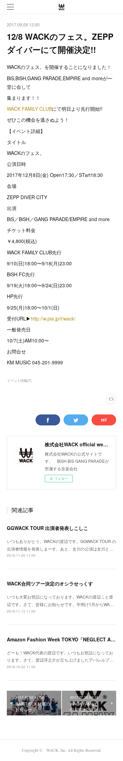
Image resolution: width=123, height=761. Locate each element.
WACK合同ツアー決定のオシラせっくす (50, 583)
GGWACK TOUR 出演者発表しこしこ (47, 527)
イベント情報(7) (19, 380)
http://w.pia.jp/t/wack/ (53, 318)
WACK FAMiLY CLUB (29, 108)
